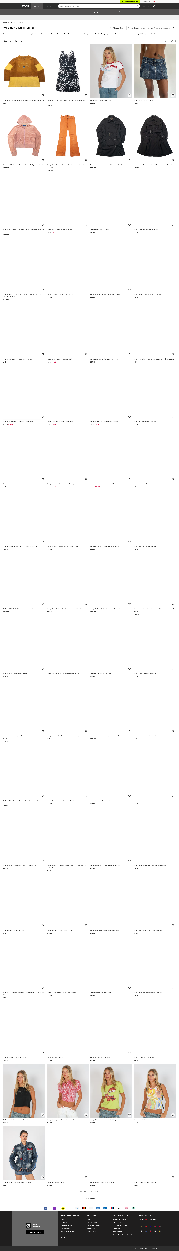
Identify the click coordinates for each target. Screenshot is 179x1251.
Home (5, 22)
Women (12, 22)
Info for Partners (117, 1232)
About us (89, 1219)
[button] (141, 1226)
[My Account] (144, 6)
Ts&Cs (146, 1248)
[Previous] (110, 28)
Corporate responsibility (94, 1225)
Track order (64, 1222)
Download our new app (130, 1)
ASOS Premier (65, 1228)
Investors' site (91, 1228)
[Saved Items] (149, 6)
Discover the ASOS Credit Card (122, 1235)
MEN (49, 6)
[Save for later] (42, 95)
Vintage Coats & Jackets (136, 28)
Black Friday (116, 1228)
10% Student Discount (67, 1232)
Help (62, 1219)
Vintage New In (119, 28)
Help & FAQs (146, 1)
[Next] (173, 28)
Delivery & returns (66, 1225)
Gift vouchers (117, 1222)
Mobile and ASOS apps (120, 1219)
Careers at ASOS (92, 1222)
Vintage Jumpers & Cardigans (159, 28)
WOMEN (37, 6)
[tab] (25, 12)
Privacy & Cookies (138, 1248)
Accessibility (153, 1248)
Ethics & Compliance (67, 1241)
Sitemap (63, 1235)
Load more (89, 1198)
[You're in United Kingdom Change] (154, 1)
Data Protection (65, 1238)
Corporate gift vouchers (120, 1225)
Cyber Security (91, 1232)
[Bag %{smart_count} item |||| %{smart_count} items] (154, 6)
